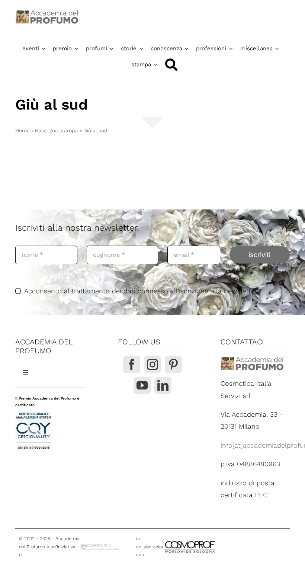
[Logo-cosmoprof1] (211, 541)
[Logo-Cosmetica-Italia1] (100, 546)
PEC (261, 495)
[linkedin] (162, 385)
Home (22, 130)
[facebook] (131, 364)
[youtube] (142, 385)
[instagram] (152, 364)
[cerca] (171, 65)
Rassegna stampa (56, 130)
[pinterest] (173, 364)
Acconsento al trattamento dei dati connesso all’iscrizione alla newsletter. (141, 291)
